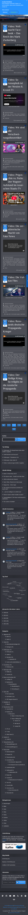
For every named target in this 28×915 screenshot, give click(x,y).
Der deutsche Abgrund (14, 762)
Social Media (9, 67)
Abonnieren (21, 882)
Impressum (11, 905)
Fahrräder (8, 657)
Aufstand (15, 212)
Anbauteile (11, 659)
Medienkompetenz (21, 262)
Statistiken (6, 702)
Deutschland (15, 355)
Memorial (11, 359)
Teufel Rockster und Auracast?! (11, 455)
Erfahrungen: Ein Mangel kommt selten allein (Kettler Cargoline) (13, 451)
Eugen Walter (16, 356)
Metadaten (23, 66)
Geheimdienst (22, 306)
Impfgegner (18, 260)
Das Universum (12, 790)
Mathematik (9, 770)
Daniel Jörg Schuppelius (9, 61)
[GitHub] (6, 896)
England (7, 64)
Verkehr (5, 737)
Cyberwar (16, 305)
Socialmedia (14, 67)
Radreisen (8, 682)
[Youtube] (10, 896)
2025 (5, 615)
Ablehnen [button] (5, 12)
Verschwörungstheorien (15, 163)
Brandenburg (15, 686)
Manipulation (22, 65)
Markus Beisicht (22, 357)
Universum (9, 788)
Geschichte (9, 760)
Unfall (7, 739)
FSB (18, 306)
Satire (6, 161)
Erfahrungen (6, 650)
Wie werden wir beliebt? (9, 502)
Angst (6, 259)
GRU (4, 307)
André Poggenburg (14, 354)
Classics (16, 721)
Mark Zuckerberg (6, 66)
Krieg (15, 114)
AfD (5, 354)
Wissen (6, 268)
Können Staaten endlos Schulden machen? (13, 495)
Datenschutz (19, 62)
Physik (7, 775)
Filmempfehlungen (10, 744)
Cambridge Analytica (12, 62)
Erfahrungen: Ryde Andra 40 (10, 460)
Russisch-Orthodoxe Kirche (17, 412)
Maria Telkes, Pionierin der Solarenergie (13, 482)
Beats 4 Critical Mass (17, 716)
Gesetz (8, 65)
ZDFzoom (11, 364)
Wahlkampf (5, 69)
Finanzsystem (9, 757)
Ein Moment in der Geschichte (16, 765)
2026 (5, 613)
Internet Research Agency (17, 261)
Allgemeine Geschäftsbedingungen (10, 907)
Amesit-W (6, 305)
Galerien (6, 818)
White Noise (9, 734)
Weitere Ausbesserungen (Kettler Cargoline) (14, 463)
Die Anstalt (9, 694)
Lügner (18, 114)
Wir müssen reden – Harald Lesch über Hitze (14, 476)
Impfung (21, 260)
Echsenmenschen (8, 160)
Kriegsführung (15, 357)
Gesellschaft (7, 118)
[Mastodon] (3, 896)
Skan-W (5, 310)
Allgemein (6, 217)
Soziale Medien (20, 67)
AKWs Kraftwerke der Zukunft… (11, 479)
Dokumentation (17, 259)
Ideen (7, 637)
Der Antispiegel (9, 355)
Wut (4, 266)
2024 (5, 618)
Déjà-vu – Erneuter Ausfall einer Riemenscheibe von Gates (15, 513)
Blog (7, 704)
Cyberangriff (11, 305)
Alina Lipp (8, 354)
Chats (5, 823)
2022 (5, 624)
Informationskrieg (8, 261)
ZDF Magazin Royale (11, 699)
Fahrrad (11, 714)
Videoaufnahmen (7, 742)
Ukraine (13, 115)
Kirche (10, 411)
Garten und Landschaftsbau (12, 662)
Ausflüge (8, 679)
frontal (15, 306)
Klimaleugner (18, 160)
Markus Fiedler (6, 359)
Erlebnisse (8, 667)
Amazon (4, 840)
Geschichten (6, 665)
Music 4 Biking (15, 719)
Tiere (7, 783)
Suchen (4, 436)
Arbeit (5, 642)
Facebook (11, 64)
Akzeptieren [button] (13, 12)
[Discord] (14, 896)
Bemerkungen (7, 803)
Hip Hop (16, 723)
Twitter (4, 265)
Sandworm (14, 309)
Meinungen (6, 670)
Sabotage (10, 309)
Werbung (9, 69)
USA (24, 67)
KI (10, 65)
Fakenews (15, 64)
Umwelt (8, 674)
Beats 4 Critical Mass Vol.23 (10, 474)
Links (5, 809)
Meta (19, 66)
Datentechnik (9, 752)
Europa (21, 356)
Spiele (7, 639)
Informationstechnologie (9, 70)
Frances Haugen (20, 64)
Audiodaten (6, 826)
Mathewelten (12, 772)
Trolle (24, 264)
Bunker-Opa (7, 114)
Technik (8, 778)
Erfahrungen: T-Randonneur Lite (11, 457)
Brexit (6, 62)
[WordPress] (22, 896)
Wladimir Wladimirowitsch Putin (13, 310)
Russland (4, 67)
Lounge (16, 726)
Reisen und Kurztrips (8, 677)
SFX (7, 729)
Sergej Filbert (19, 360)
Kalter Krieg (8, 357)
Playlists (8, 712)
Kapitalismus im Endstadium (11, 262)
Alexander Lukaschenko (9, 212)
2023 (5, 621)
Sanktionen (9, 115)
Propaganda (22, 114)
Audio (7, 654)
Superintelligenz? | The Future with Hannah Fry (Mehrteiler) (13, 498)
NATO (14, 359)
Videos (5, 820)
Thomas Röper (13, 361)
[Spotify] (25, 896)
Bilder (5, 806)
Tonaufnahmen (7, 707)
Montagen (8, 647)
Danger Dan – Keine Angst (10, 485)
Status (5, 815)
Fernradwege (15, 689)
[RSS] (18, 896)
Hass (14, 260)
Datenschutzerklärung (18, 905)
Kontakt (6, 905)
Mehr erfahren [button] (5, 9)
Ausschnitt (8, 709)
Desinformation (10, 259)
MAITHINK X (7, 164)
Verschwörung (10, 161)
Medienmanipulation (14, 66)
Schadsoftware (19, 309)
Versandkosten (14, 909)
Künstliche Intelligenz (15, 65)
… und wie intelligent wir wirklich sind (12, 492)
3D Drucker (9, 652)
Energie (8, 754)
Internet (13, 307)
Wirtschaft (8, 793)
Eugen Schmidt (10, 356)
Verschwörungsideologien (18, 161)
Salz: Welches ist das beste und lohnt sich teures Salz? (12, 488)
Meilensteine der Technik (15, 780)
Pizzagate (4, 264)
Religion (9, 412)
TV (7, 732)
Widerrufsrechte (21, 907)
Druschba (5, 356)
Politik (17, 359)
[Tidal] (14, 900)
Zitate (5, 812)
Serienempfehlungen (11, 747)
